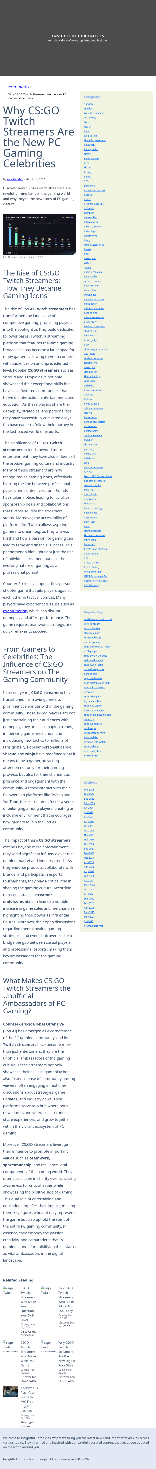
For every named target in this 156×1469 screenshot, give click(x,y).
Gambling (89, 213)
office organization (94, 308)
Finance (88, 167)
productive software (94, 687)
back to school (91, 285)
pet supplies (90, 217)
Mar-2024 (89, 830)
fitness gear (90, 453)
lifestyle (88, 412)
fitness (87, 249)
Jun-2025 (88, 921)
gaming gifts (90, 312)
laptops (88, 399)
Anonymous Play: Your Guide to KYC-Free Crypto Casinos (29, 1399)
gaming (88, 267)
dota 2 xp (89, 719)
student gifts (90, 331)
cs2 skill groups (92, 624)
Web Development (94, 113)
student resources (93, 358)
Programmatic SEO (94, 203)
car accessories (92, 281)
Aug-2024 (89, 821)
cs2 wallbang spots (94, 669)
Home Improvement (95, 140)
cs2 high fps (90, 651)
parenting (89, 449)
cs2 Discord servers (94, 732)
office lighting (91, 494)
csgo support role (93, 723)
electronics (90, 499)
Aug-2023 (89, 871)
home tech (89, 544)
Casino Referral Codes (96, 580)
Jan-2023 (88, 826)
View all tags (91, 755)
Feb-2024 (89, 876)
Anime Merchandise (94, 190)
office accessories (93, 408)
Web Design (90, 135)
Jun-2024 (88, 807)
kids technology (92, 376)
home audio (90, 276)
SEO (86, 181)
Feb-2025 (89, 903)
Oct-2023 (89, 844)
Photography (91, 149)
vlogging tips (90, 371)
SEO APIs (89, 208)
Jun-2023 (88, 812)
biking (87, 240)
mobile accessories (94, 317)
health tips (89, 335)
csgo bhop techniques (95, 655)
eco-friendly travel (93, 751)
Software (89, 104)
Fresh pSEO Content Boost (98, 476)
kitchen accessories (94, 535)
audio (87, 526)
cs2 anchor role (92, 628)
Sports (87, 176)
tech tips (88, 440)
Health (87, 126)
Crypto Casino (91, 562)
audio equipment (93, 435)
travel (87, 344)
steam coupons (92, 633)
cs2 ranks (89, 692)
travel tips (89, 490)
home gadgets (91, 403)
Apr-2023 (89, 862)
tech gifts (89, 385)
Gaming (24, 86)
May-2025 (89, 916)
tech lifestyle (90, 362)
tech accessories (93, 226)
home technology (93, 508)
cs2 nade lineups (93, 637)
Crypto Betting (91, 567)
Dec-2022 (89, 898)
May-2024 (89, 885)
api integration (91, 642)
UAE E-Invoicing (92, 571)
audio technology (93, 272)
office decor (90, 303)
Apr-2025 (89, 907)
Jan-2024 (88, 894)
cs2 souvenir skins (93, 664)
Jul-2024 (88, 880)
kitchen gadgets (92, 530)
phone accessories (94, 299)
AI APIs (88, 471)
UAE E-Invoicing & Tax (95, 576)
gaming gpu (90, 673)
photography (91, 431)
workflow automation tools (98, 619)
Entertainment (91, 158)
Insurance (89, 185)
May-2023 (89, 803)
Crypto (87, 199)
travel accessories (93, 390)
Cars (86, 131)
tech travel (89, 458)
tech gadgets (91, 222)
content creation (92, 485)
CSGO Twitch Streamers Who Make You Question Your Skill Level (28, 1304)
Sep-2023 (89, 798)
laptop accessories (94, 244)
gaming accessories (94, 421)
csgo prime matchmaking (97, 714)
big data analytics (93, 701)
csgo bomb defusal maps (97, 646)
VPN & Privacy (91, 585)
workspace (90, 381)
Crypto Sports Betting (95, 549)
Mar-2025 (89, 912)
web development (93, 660)
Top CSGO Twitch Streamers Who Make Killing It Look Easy (66, 1299)
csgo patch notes (93, 678)
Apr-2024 (89, 866)
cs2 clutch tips (91, 746)
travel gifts (89, 367)
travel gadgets (91, 340)
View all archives (93, 925)
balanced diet (91, 737)
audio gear (90, 394)
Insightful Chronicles (78, 35)
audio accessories (93, 467)
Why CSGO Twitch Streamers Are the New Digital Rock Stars (66, 1354)
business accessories (95, 480)
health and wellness (94, 326)
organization (90, 517)
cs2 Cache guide (92, 696)
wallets (88, 263)
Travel (87, 122)
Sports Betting (91, 553)
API (86, 558)
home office (90, 290)
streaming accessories (96, 349)
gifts (86, 253)
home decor (90, 417)
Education (89, 144)
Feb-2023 (89, 789)
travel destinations (94, 710)
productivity (90, 322)
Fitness (88, 154)
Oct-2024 (89, 857)
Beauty (88, 172)
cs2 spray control (93, 705)
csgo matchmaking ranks (97, 683)
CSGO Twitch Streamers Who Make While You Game (28, 1354)
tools (86, 462)
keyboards (89, 503)
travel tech (89, 521)
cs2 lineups (90, 728)
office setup (90, 540)
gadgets (88, 194)
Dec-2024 (89, 794)
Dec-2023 (89, 853)
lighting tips (90, 294)
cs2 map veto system (95, 742)
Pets (86, 163)
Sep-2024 (89, 848)
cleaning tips (90, 444)
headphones (90, 512)
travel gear (90, 258)
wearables (89, 353)
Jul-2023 (88, 817)
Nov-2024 (89, 839)
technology (90, 231)
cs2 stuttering (15, 610)
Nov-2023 (89, 835)
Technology (90, 117)
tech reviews (90, 235)
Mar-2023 (89, 889)
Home (12, 86)
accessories (90, 426)
